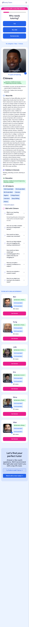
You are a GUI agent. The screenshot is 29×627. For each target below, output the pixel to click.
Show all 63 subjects (9, 204)
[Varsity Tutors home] (7, 2)
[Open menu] (26, 2)
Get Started (14, 313)
